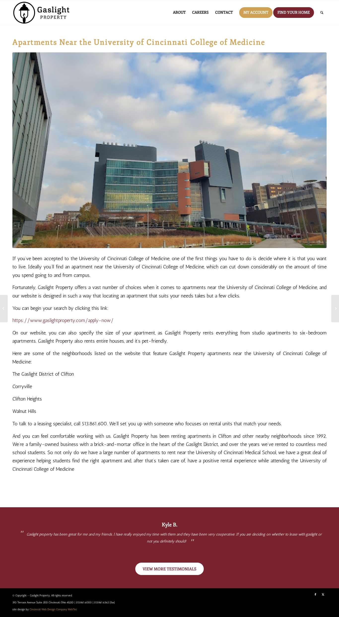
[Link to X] (323, 594)
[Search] (322, 12)
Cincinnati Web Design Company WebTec (53, 609)
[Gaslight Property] (42, 12)
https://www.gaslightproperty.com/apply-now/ (63, 320)
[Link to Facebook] (315, 594)
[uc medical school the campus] (169, 150)
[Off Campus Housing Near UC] (4, 308)
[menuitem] (179, 12)
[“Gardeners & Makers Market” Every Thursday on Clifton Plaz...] (335, 308)
